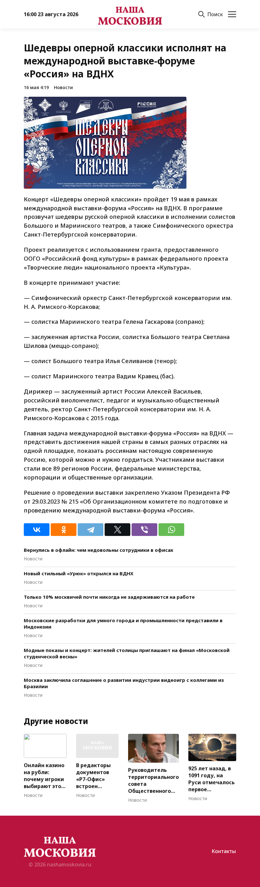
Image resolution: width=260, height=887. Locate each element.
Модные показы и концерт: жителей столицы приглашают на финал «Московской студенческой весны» (127, 653)
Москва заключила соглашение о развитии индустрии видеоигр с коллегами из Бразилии (124, 683)
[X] (117, 529)
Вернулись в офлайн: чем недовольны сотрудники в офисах (98, 550)
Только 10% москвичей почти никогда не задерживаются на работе (109, 597)
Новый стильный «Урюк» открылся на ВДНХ (78, 573)
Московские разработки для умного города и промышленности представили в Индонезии (123, 623)
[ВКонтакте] (36, 529)
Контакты (223, 851)
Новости (63, 87)
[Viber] (144, 529)
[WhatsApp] (171, 529)
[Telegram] (90, 529)
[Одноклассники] (63, 529)
